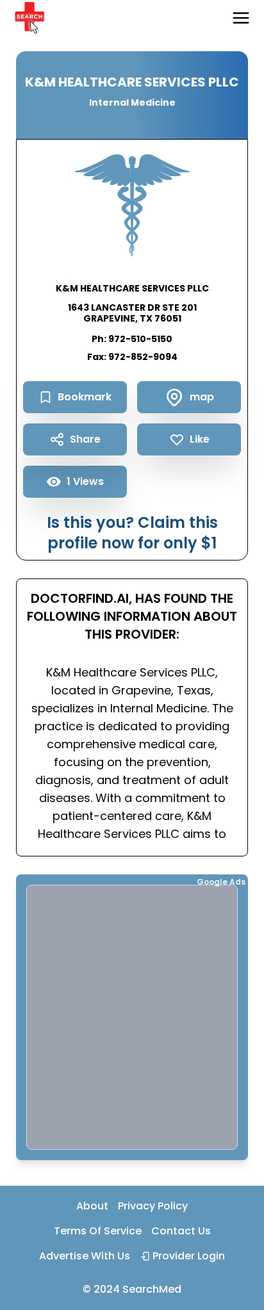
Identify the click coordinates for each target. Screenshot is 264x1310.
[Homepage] (29, 18)
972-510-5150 (140, 338)
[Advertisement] (132, 1017)
